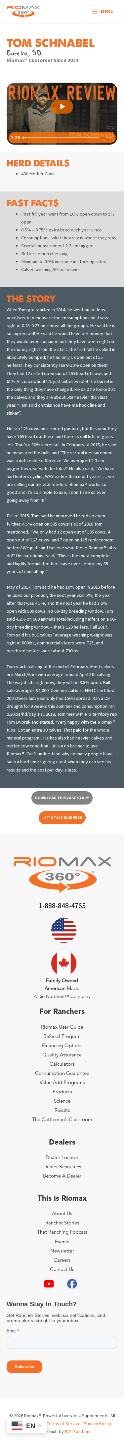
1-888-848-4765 (62, 905)
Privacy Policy (97, 1423)
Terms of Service (64, 1423)
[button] (49, 1284)
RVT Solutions (78, 1431)
